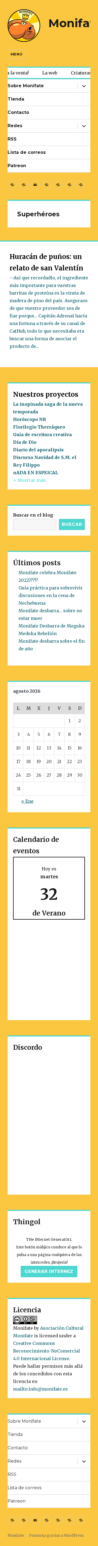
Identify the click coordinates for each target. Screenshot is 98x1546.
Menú (16, 54)
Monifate (16, 1535)
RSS (12, 139)
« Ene (27, 801)
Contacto (18, 112)
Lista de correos (27, 152)
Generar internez (49, 1271)
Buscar (72, 524)
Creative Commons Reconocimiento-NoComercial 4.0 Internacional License (46, 1351)
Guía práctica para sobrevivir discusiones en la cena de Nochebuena (51, 595)
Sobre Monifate (26, 85)
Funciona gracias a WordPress (56, 1535)
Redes (15, 125)
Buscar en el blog (33, 515)
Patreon (17, 165)
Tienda (16, 99)
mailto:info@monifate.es (40, 1389)
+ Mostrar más (29, 480)
